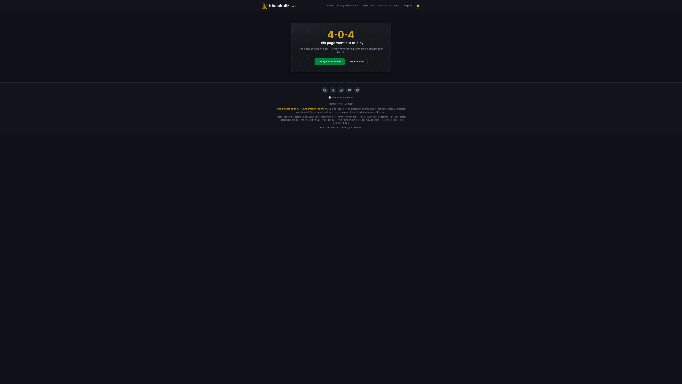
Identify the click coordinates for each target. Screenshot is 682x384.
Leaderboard (368, 5)
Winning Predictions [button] (346, 5)
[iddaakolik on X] (333, 90)
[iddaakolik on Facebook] (325, 90)
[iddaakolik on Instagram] (341, 90)
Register (408, 5)
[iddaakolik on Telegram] (357, 90)
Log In (397, 5)
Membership (384, 5)
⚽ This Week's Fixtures (341, 97)
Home (330, 5)
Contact (349, 103)
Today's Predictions (329, 61)
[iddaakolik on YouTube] (349, 90)
